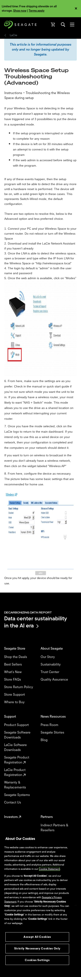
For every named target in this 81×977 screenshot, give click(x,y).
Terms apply (36, 10)
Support (10, 716)
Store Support (15, 694)
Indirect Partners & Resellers (54, 828)
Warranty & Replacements (15, 785)
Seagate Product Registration (16, 760)
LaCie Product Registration (14, 772)
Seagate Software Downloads (17, 735)
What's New (13, 672)
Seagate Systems (17, 795)
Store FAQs (13, 679)
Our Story (48, 657)
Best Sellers (13, 664)
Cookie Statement (49, 869)
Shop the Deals (16, 657)
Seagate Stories (53, 732)
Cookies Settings (37, 960)
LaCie (13, 35)
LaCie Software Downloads (15, 747)
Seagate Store (15, 648)
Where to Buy (14, 702)
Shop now (19, 10)
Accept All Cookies (37, 937)
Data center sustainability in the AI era (35, 622)
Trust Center (50, 672)
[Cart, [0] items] (53, 24)
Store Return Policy (19, 687)
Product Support (17, 725)
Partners (47, 816)
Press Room (50, 725)
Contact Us (13, 802)
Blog (44, 740)
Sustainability (51, 664)
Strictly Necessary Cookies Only (37, 948)
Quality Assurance (55, 679)
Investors (11, 816)
